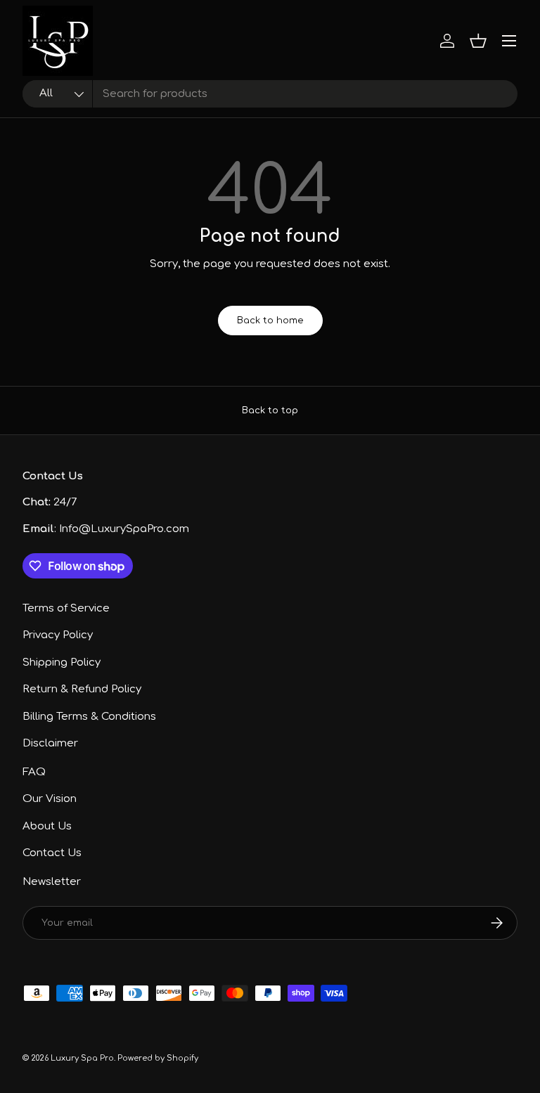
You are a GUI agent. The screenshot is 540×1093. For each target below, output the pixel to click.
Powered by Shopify (157, 1058)
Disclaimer (50, 743)
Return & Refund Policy (81, 689)
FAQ (34, 772)
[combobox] (270, 94)
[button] (478, 40)
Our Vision (49, 799)
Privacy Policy (57, 635)
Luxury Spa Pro (82, 1058)
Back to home (270, 320)
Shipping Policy (61, 662)
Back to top (270, 410)
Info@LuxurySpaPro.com (124, 529)
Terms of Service (66, 608)
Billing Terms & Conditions (89, 717)
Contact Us (52, 853)
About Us (47, 826)
